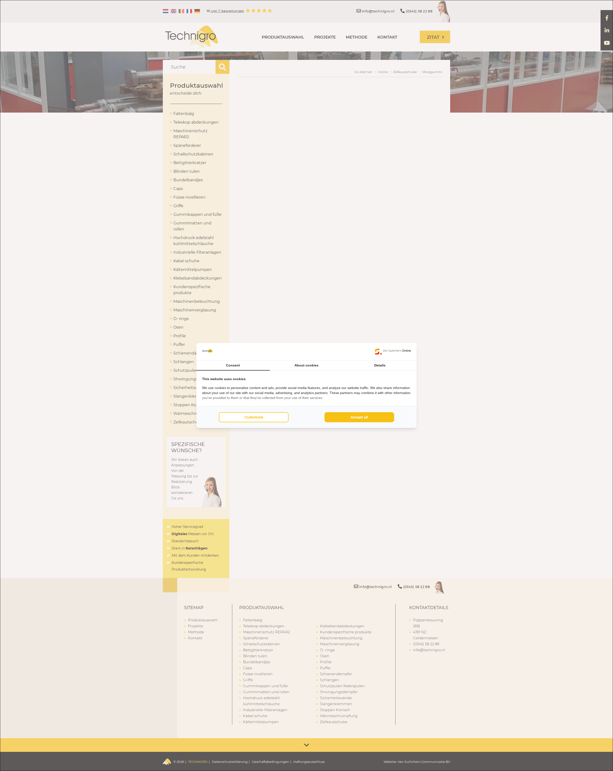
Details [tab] (380, 365)
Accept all (359, 417)
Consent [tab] (233, 365)
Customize (253, 417)
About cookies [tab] (306, 365)
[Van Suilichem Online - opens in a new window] (393, 351)
